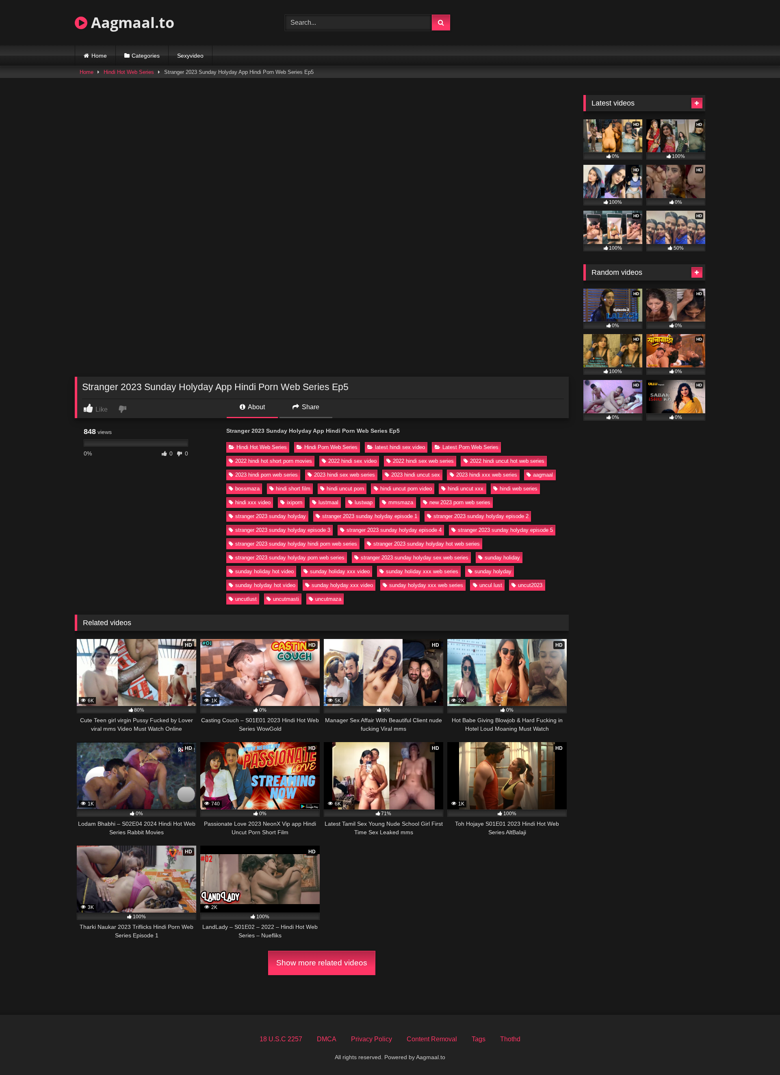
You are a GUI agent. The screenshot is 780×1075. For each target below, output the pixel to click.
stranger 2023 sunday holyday (270, 516)
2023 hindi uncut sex (415, 475)
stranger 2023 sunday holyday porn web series (289, 558)
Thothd (510, 1039)
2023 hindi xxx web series (486, 475)
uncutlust (246, 599)
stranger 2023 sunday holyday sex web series (414, 558)
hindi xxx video (253, 502)
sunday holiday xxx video (340, 571)
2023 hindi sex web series (344, 475)
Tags (478, 1039)
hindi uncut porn (345, 489)
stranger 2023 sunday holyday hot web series (426, 544)
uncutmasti (286, 599)
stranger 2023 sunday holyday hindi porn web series (296, 544)
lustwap (364, 502)
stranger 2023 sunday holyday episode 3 (282, 530)
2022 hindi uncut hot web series (507, 461)
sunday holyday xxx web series (426, 585)
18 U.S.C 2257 (281, 1039)
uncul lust (490, 585)
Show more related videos (321, 962)
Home (99, 55)
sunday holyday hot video (265, 585)
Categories (146, 55)
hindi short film (293, 489)
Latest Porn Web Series (470, 447)
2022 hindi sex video (352, 461)
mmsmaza (400, 502)
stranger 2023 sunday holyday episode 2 (481, 516)
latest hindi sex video (400, 447)
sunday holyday (492, 571)
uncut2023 (530, 585)
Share (309, 407)
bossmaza (247, 489)
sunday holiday (502, 558)
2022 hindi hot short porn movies (273, 461)
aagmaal (543, 475)
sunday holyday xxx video (342, 585)
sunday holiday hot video (264, 571)
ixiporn (294, 502)
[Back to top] (755, 1051)
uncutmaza (328, 599)
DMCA (326, 1039)
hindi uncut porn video (406, 489)
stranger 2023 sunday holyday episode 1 (369, 516)
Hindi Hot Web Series (129, 72)
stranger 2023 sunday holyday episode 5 (505, 530)
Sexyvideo (190, 55)
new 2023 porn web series (459, 502)
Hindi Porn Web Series (331, 447)
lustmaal (328, 502)
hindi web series (518, 489)
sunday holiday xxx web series (422, 571)
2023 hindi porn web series (266, 475)
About (256, 407)
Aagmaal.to (130, 22)
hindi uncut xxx (465, 489)
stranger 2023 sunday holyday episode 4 (394, 530)
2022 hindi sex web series (423, 461)
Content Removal (432, 1039)
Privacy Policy (371, 1039)
